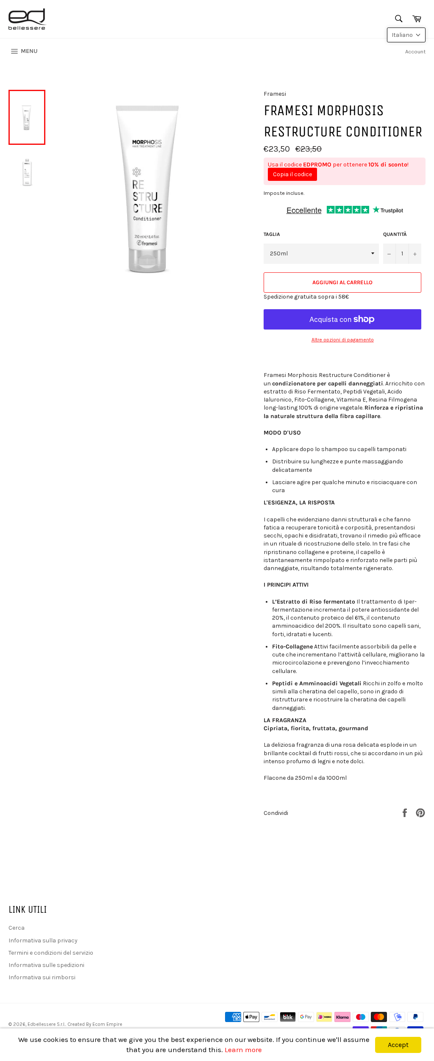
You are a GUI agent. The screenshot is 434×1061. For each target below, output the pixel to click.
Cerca (16, 927)
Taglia (272, 234)
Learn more (243, 1049)
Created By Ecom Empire (94, 1024)
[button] (406, 35)
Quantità (395, 234)
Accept (398, 1045)
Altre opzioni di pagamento (343, 340)
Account (415, 51)
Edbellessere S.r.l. (46, 1024)
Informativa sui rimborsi (41, 977)
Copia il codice (292, 174)
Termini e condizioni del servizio (50, 952)
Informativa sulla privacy (43, 940)
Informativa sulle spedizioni (46, 965)
